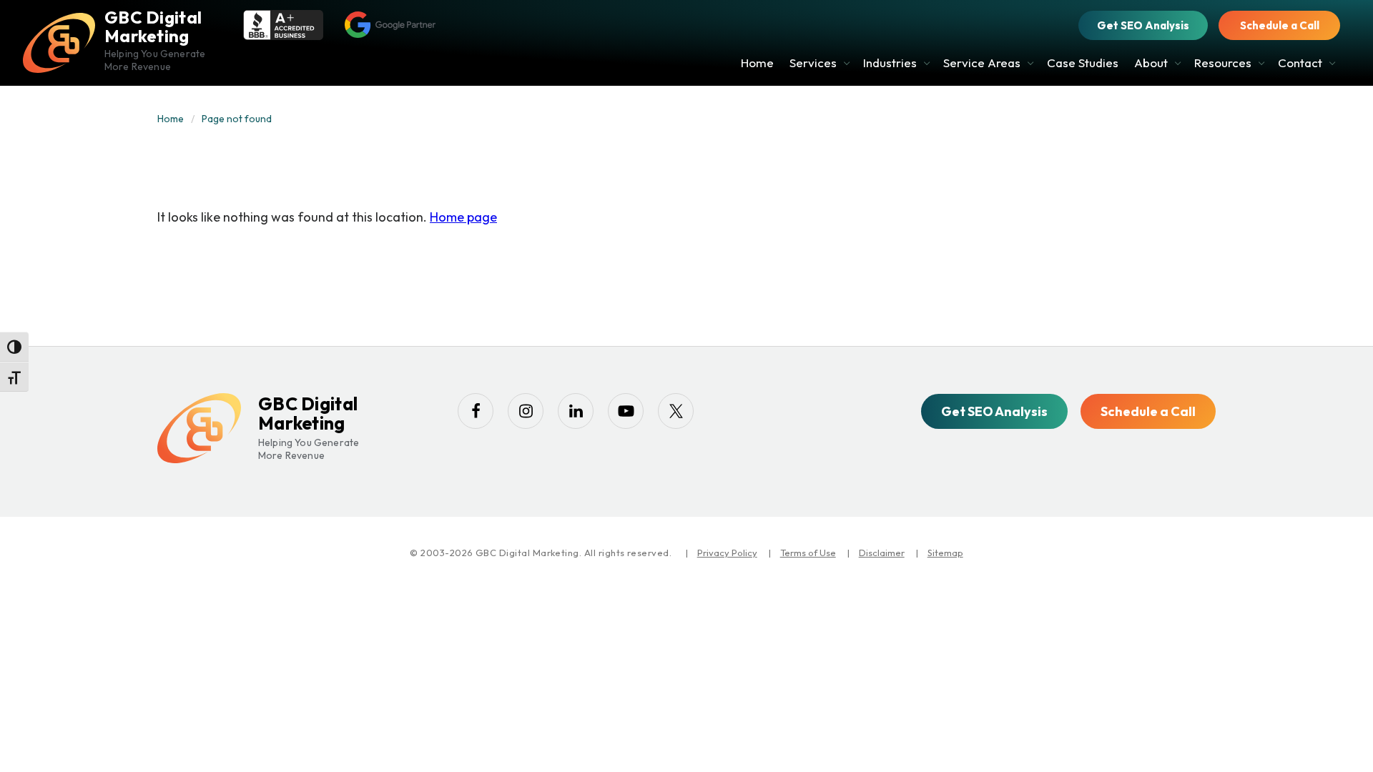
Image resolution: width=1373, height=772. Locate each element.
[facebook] (475, 411)
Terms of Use (808, 552)
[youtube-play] (626, 411)
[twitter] (676, 411)
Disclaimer (882, 552)
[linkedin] (576, 411)
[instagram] (525, 411)
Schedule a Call (1279, 25)
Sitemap (945, 552)
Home (170, 118)
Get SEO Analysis (1143, 25)
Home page (463, 217)
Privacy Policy (727, 552)
